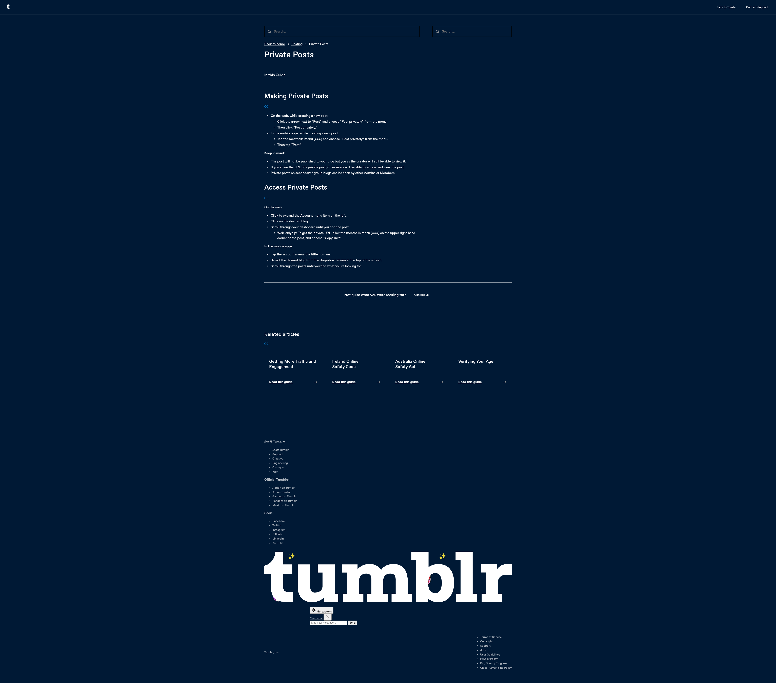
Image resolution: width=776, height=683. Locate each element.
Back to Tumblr (726, 7)
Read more (293, 371)
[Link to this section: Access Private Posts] (266, 199)
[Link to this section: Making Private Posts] (266, 107)
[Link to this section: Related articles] (266, 345)
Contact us (421, 294)
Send (352, 622)
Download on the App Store (276, 421)
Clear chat (317, 618)
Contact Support (757, 7)
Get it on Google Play (278, 432)
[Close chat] (328, 617)
